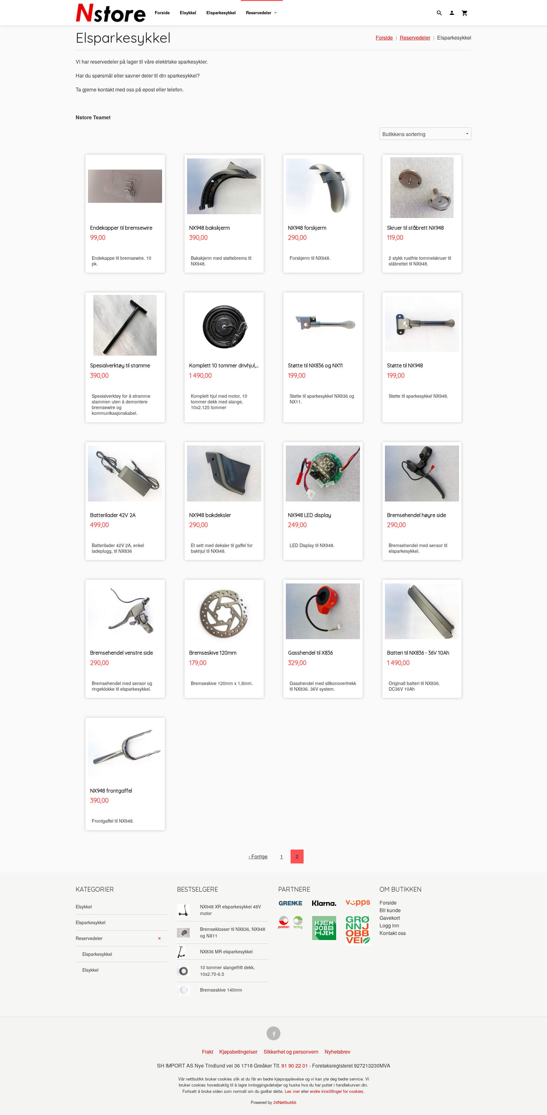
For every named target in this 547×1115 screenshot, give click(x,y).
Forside (162, 12)
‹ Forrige (257, 856)
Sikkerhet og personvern (291, 1051)
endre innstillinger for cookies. (337, 1091)
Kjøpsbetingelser (238, 1051)
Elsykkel (188, 12)
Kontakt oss (393, 933)
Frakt (207, 1051)
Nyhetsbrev (337, 1051)
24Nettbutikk (285, 1102)
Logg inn (389, 925)
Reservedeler (258, 12)
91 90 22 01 (294, 1065)
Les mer (293, 1091)
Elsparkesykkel (221, 12)
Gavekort (390, 917)
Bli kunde (390, 910)
